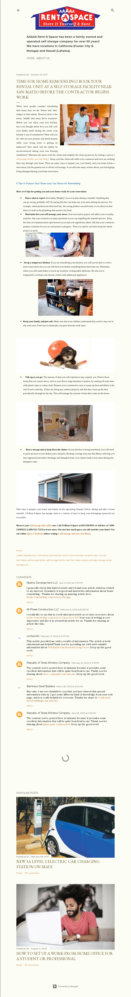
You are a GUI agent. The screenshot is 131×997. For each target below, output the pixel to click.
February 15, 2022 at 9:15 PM (85, 663)
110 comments (32, 965)
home (65, 555)
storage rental (105, 560)
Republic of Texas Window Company (48, 662)
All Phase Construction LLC (43, 609)
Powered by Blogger (68, 986)
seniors (85, 560)
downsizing (55, 555)
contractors (42, 555)
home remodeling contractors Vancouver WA (52, 617)
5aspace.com (30, 555)
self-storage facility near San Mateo (64, 560)
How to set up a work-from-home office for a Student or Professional (64, 956)
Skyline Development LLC (42, 582)
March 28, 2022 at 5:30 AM (69, 686)
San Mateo (21, 560)
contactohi (33, 636)
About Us (43, 58)
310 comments (32, 873)
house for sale (90, 555)
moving (102, 555)
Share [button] (19, 550)
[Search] (113, 9)
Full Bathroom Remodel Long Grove (69, 647)
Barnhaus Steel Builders (41, 686)
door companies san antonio (59, 674)
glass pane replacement (56, 724)
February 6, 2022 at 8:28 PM (74, 609)
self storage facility (37, 560)
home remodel (76, 555)
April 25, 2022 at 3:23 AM (83, 713)
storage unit (22, 564)
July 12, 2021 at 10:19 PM (71, 583)
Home (31, 58)
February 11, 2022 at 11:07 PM (55, 636)
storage (93, 560)
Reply (30, 602)
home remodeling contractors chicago (49, 597)
